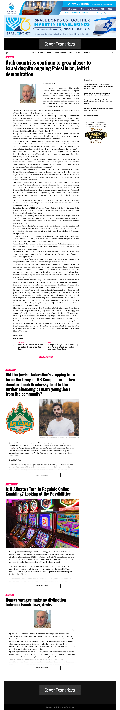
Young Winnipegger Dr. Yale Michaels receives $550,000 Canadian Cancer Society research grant (98, 86)
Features (33, 53)
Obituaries (41, 53)
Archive (71, 53)
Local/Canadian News (60, 53)
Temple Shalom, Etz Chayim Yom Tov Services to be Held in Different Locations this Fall (98, 102)
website (12, 448)
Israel (49, 53)
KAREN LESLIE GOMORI (91, 115)
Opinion (78, 53)
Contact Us (86, 53)
